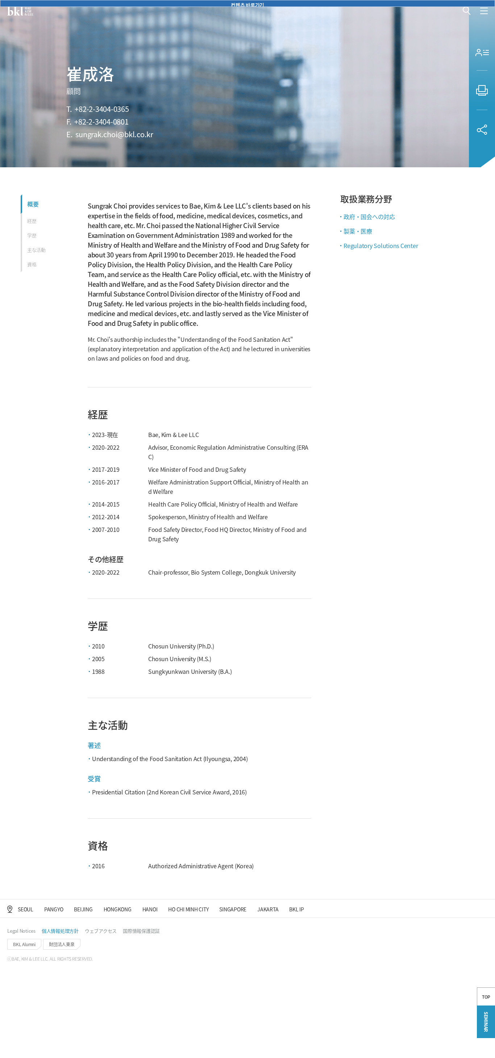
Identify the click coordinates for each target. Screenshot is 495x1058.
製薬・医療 (358, 231)
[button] (466, 11)
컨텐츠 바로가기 (247, 4)
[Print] (482, 90)
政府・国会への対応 (369, 216)
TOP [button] (486, 997)
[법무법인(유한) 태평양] (20, 11)
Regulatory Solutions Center (381, 245)
